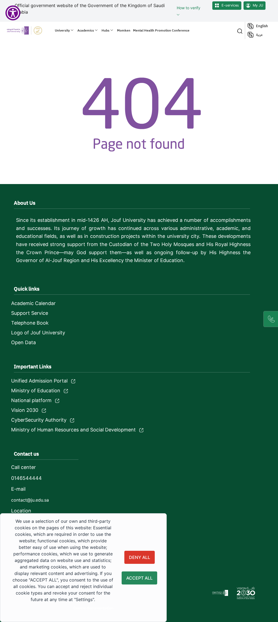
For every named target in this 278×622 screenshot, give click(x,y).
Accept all (139, 578)
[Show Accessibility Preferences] (12, 12)
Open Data (23, 342)
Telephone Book (30, 323)
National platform (31, 400)
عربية (259, 35)
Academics (85, 30)
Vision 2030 (24, 410)
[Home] (29, 30)
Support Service (29, 313)
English (262, 26)
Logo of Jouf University (38, 332)
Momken (123, 30)
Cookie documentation (93, 608)
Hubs (105, 30)
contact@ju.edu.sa (30, 500)
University (62, 30)
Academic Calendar (33, 303)
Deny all (139, 557)
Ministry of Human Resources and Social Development (73, 430)
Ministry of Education (35, 390)
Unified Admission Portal (39, 381)
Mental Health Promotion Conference (161, 30)
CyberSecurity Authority (39, 420)
